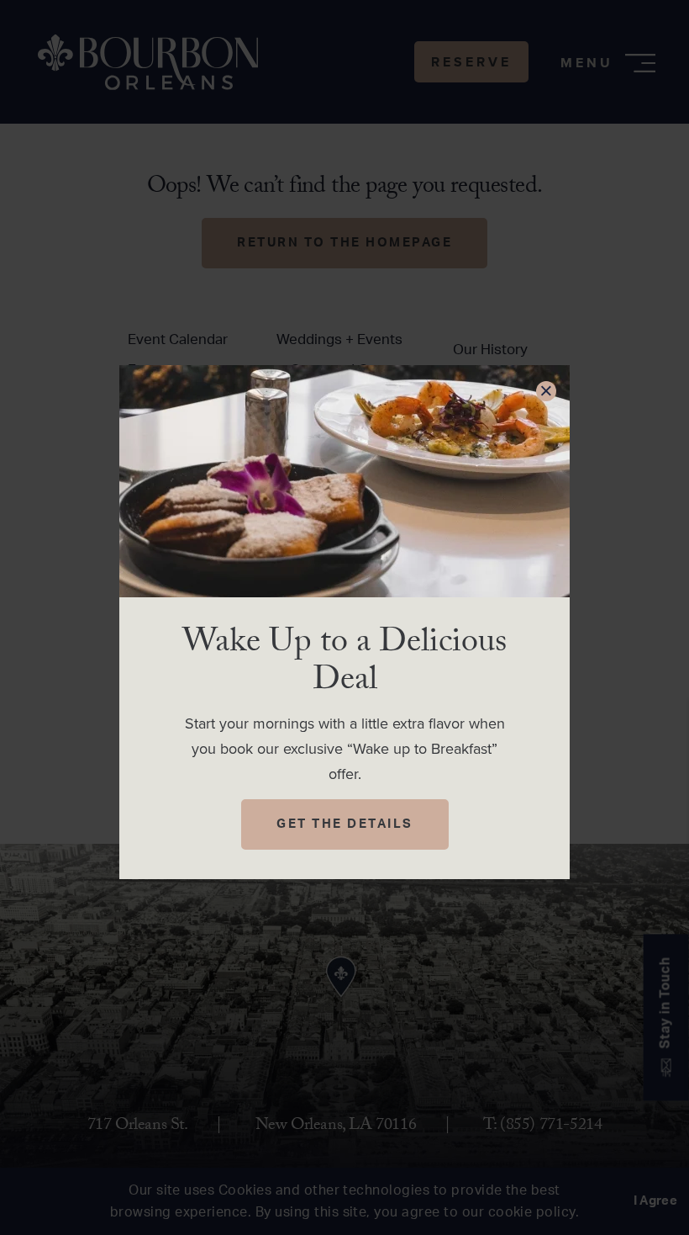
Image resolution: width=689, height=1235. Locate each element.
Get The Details (344, 824)
